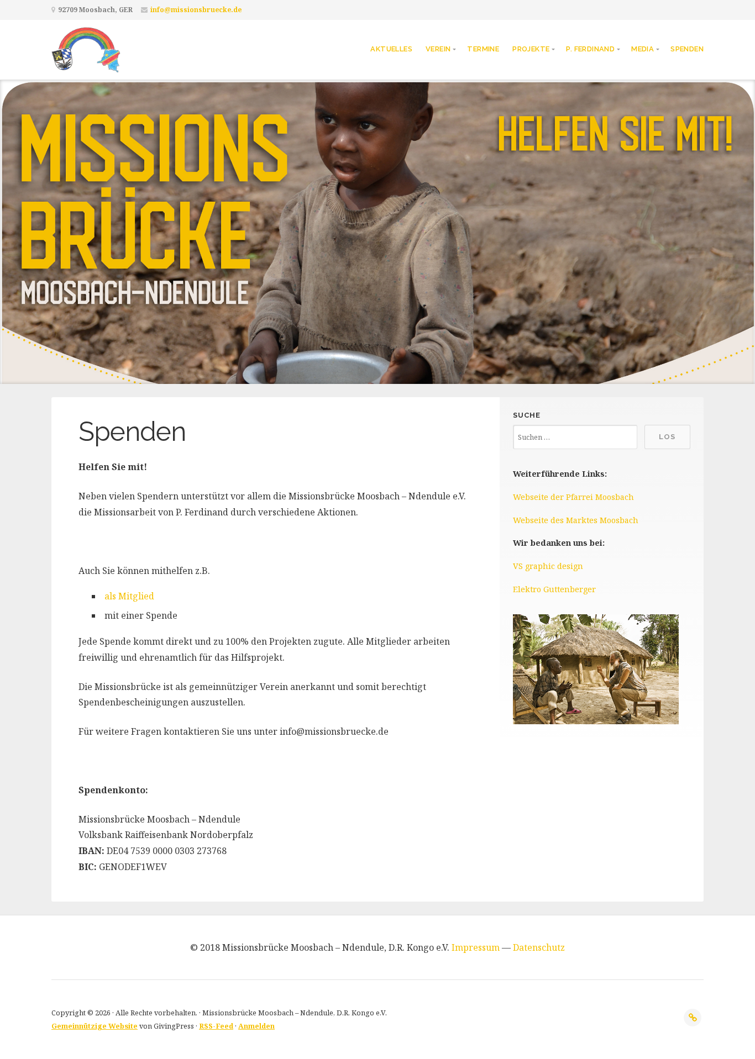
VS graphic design (548, 566)
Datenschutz (539, 947)
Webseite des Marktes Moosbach (575, 520)
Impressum (476, 947)
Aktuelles (391, 49)
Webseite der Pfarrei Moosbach (573, 497)
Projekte (530, 49)
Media (642, 49)
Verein (438, 49)
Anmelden (256, 1026)
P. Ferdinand (590, 49)
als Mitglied (129, 596)
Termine (483, 49)
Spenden (687, 49)
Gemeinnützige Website (94, 1026)
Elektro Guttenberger (554, 589)
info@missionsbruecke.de (196, 9)
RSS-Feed (216, 1026)
